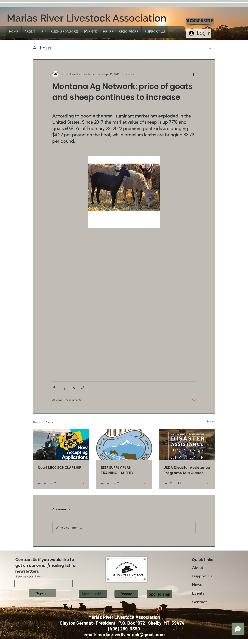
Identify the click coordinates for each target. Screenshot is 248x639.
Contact (199, 602)
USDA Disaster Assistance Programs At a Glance (187, 470)
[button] (29, 32)
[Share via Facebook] (54, 388)
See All (211, 421)
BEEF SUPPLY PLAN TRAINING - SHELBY (117, 470)
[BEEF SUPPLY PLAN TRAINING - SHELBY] (124, 444)
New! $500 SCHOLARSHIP (59, 467)
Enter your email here (28, 576)
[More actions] (193, 74)
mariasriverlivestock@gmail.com (131, 634)
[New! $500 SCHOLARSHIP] (61, 444)
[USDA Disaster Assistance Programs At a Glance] (187, 444)
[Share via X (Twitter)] (63, 388)
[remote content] (124, 287)
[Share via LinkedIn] (73, 388)
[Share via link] (82, 388)
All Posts (42, 48)
